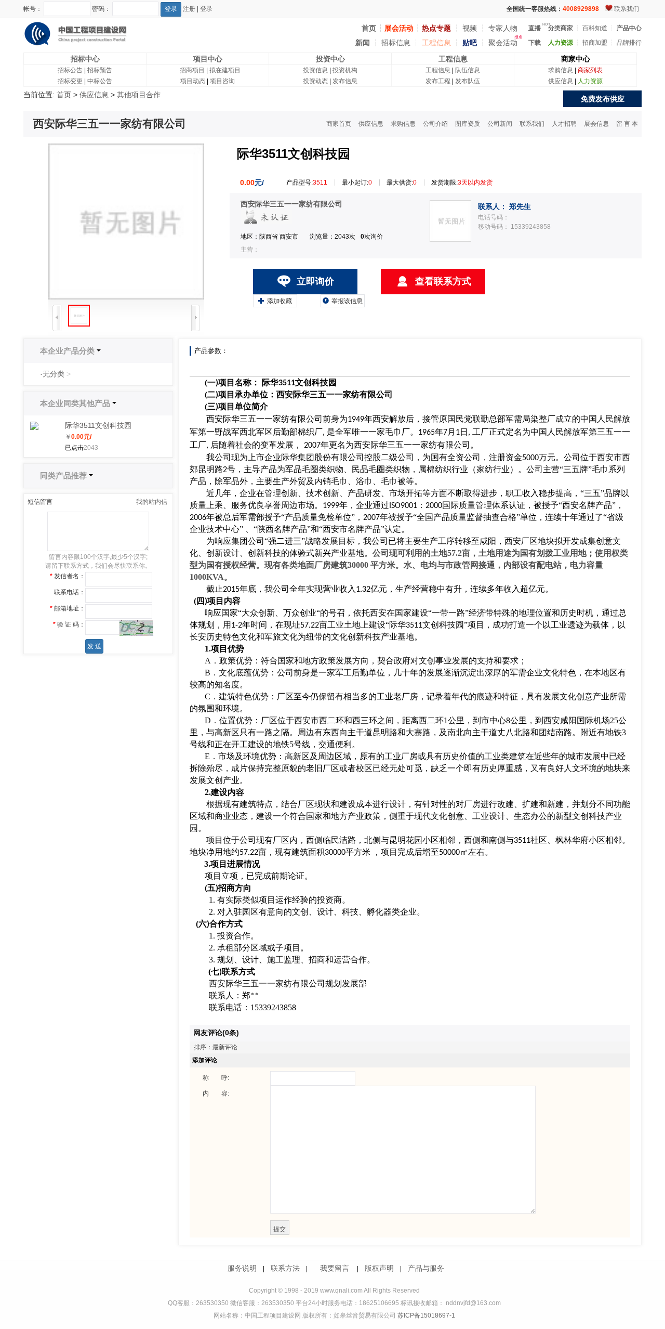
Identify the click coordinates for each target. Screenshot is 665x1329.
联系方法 (285, 1268)
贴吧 (469, 42)
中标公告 (99, 81)
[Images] (126, 221)
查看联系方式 (443, 281)
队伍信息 (467, 70)
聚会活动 (502, 42)
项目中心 (207, 59)
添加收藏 (275, 301)
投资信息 (315, 70)
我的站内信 (151, 501)
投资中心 (330, 59)
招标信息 (395, 42)
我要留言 (334, 1268)
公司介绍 (435, 123)
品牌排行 (629, 42)
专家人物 (502, 28)
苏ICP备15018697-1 (425, 1315)
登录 (206, 8)
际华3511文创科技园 (98, 425)
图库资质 (467, 123)
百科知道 (594, 28)
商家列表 (590, 70)
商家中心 (575, 59)
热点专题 (436, 28)
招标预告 (99, 70)
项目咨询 (222, 81)
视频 (469, 28)
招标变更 (70, 81)
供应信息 (560, 81)
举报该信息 (343, 301)
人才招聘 (564, 123)
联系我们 (626, 8)
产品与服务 (426, 1268)
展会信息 (596, 123)
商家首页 (338, 123)
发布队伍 (467, 81)
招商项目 (192, 70)
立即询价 (315, 281)
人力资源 (590, 81)
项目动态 (192, 81)
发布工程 (437, 81)
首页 (64, 94)
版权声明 (379, 1268)
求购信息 (560, 70)
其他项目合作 (139, 94)
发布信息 (344, 81)
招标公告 (70, 70)
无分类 (53, 374)
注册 (189, 8)
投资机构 (344, 70)
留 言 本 (627, 123)
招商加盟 (594, 42)
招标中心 (85, 59)
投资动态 (315, 81)
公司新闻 (499, 123)
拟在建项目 (225, 70)
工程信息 (436, 42)
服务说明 (242, 1268)
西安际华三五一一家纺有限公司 (291, 204)
